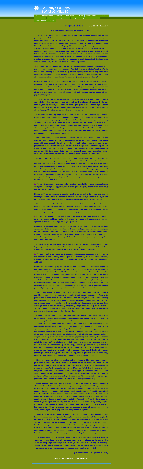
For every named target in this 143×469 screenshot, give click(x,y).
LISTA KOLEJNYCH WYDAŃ (47, 15)
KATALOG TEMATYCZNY (70, 15)
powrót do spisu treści (61, 458)
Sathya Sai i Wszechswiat (41, 20)
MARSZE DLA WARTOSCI (91, 15)
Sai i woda (52, 20)
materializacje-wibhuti (40, 18)
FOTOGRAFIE (59, 15)
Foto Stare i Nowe (103, 15)
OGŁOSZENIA (51, 18)
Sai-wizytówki (75, 18)
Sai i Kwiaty (96, 18)
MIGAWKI (81, 15)
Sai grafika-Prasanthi (86, 18)
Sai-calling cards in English (63, 18)
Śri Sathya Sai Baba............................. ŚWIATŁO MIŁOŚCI (69, 9)
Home (37, 15)
